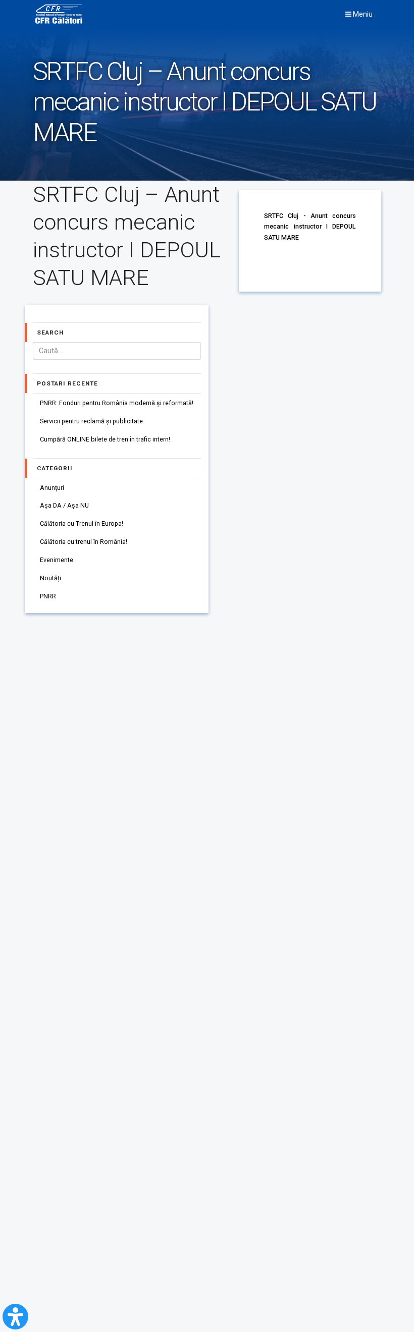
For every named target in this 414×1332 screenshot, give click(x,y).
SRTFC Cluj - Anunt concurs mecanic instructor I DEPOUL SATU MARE (310, 226)
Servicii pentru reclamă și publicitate (91, 421)
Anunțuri (52, 487)
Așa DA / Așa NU (64, 505)
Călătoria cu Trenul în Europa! (81, 523)
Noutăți (50, 578)
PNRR (48, 596)
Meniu (362, 14)
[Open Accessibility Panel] (15, 1316)
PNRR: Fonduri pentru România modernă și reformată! (116, 403)
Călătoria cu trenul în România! (83, 541)
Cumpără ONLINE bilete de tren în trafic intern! (105, 439)
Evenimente (56, 560)
